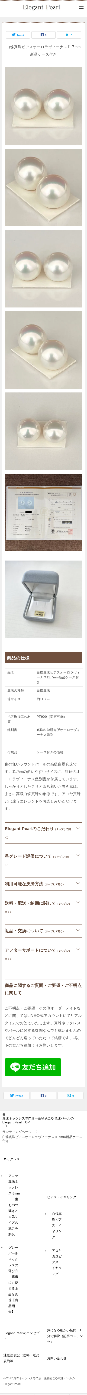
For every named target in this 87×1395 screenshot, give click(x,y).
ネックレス (11, 1159)
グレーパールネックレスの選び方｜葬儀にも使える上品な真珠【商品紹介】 (13, 1279)
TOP (38, 1120)
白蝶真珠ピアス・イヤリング (57, 1225)
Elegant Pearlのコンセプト (21, 1336)
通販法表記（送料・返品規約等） (21, 1358)
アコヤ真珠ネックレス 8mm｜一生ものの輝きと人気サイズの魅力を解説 (14, 1205)
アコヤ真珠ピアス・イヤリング (57, 1262)
